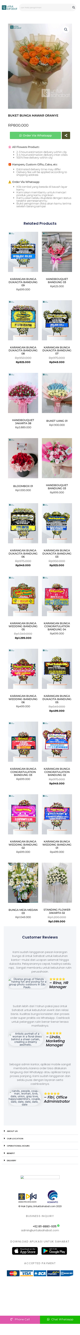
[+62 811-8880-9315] (58, 1225)
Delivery (11, 1160)
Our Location (15, 1138)
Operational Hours (18, 1145)
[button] (66, 29)
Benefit (11, 1153)
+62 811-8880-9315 (45, 1226)
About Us (12, 1131)
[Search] (73, 7)
